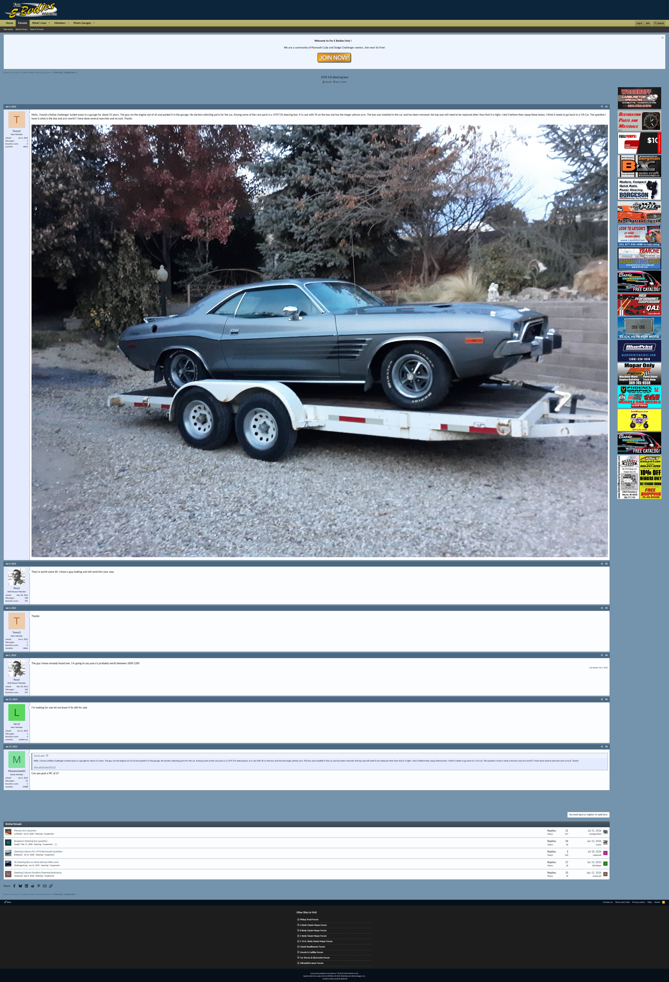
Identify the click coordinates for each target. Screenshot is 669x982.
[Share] (601, 107)
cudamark (597, 855)
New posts (8, 29)
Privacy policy (638, 902)
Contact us (608, 902)
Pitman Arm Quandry (25, 830)
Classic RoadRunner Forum (312, 947)
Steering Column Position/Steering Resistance (37, 872)
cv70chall (18, 834)
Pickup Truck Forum (309, 920)
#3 (606, 608)
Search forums (37, 29)
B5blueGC (18, 855)
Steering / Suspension (44, 834)
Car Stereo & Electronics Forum (315, 958)
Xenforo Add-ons (335, 979)
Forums (22, 23)
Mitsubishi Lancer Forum (312, 963)
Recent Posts (21, 29)
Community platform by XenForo (334, 974)
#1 (606, 107)
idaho (25, 147)
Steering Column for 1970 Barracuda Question (38, 851)
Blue (8, 902)
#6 (606, 747)
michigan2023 (595, 834)
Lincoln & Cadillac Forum (311, 952)
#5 (606, 699)
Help (650, 902)
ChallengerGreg (20, 866)
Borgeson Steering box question (30, 841)
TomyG (328, 82)
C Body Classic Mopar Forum (313, 936)
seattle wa (23, 740)
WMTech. (346, 976)
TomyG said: (39, 755)
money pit (18, 876)
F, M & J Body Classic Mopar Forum (316, 941)
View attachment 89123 (45, 767)
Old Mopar (596, 866)
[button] (49, 23)
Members (60, 23)
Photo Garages (82, 23)
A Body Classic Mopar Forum (313, 925)
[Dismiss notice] (662, 38)
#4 (606, 655)
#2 (606, 564)
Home (9, 23)
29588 (25, 787)
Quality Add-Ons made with (314, 976)
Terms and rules (622, 902)
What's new (39, 23)
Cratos (598, 845)
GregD (17, 844)
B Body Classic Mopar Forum (313, 931)
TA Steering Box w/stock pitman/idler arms (36, 862)
